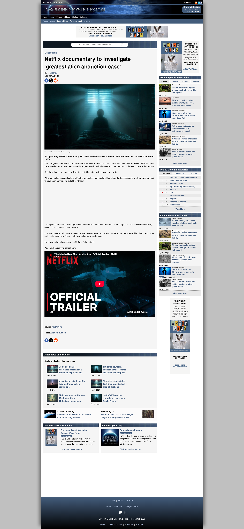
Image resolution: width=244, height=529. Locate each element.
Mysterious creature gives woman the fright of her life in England (184, 90)
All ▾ (78, 44)
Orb (171, 192)
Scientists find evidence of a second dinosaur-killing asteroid (74, 416)
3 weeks (185, 81)
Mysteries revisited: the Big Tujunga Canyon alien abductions (72, 383)
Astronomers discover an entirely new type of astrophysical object (183, 128)
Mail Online (57, 326)
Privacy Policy (115, 524)
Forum (59, 17)
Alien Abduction (58, 332)
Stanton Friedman (178, 201)
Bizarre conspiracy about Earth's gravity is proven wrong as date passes (183, 103)
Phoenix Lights (176, 183)
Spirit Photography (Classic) (182, 186)
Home (45, 17)
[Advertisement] (99, 202)
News (52, 17)
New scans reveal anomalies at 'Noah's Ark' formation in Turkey (184, 141)
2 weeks (175, 81)
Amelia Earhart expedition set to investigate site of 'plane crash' (183, 154)
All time (194, 174)
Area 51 (173, 189)
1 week (164, 81)
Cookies (129, 524)
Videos (67, 17)
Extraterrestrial (76, 21)
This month (179, 174)
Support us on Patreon (131, 430)
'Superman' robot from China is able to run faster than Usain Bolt (183, 115)
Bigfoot (173, 198)
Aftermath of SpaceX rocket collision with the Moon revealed (184, 259)
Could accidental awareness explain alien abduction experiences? (70, 369)
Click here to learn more (71, 449)
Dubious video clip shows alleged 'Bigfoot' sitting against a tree (117, 416)
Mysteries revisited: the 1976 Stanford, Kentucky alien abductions (115, 383)
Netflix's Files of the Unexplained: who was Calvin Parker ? (114, 398)
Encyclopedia (132, 506)
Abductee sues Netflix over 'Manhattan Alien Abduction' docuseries (72, 398)
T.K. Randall (52, 72)
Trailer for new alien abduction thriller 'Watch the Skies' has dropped (114, 369)
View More (180, 209)
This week (166, 174)
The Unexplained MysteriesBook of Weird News (74, 431)
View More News (180, 163)
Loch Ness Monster (178, 180)
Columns (83, 17)
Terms (102, 524)
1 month (196, 81)
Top (113, 500)
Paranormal (175, 204)
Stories (75, 17)
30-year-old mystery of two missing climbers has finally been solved (184, 223)
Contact (187, 2)
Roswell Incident (177, 195)
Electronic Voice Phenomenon (183, 177)
